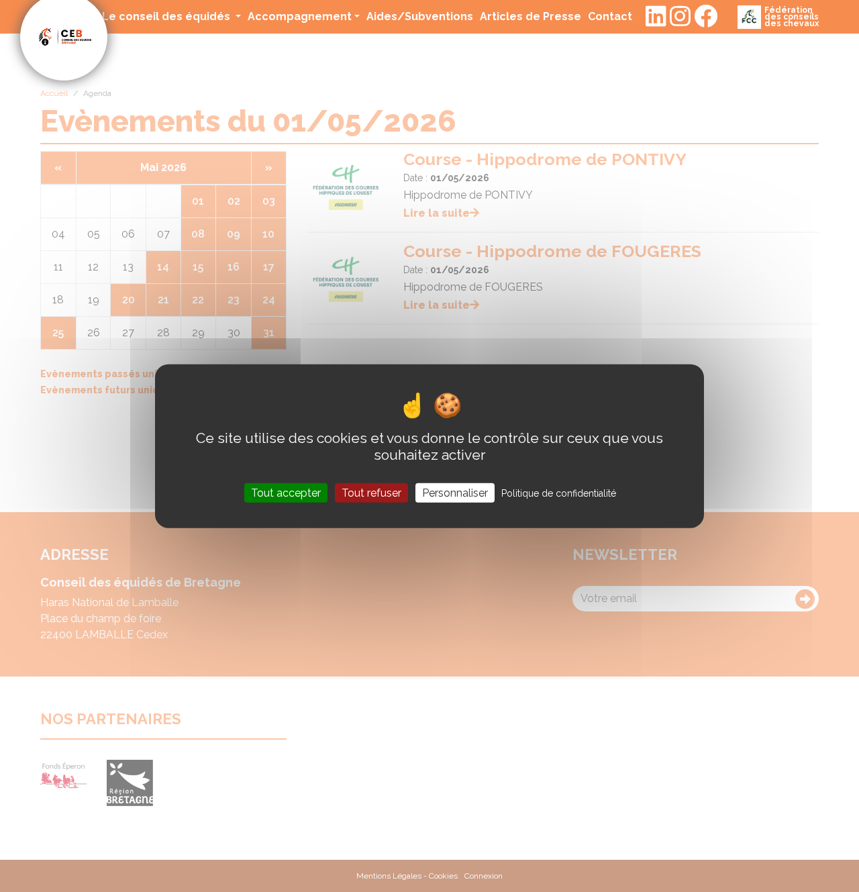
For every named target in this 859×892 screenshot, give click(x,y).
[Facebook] (705, 17)
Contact (610, 16)
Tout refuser (371, 493)
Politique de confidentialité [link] (558, 493)
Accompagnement (300, 16)
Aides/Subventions (419, 16)
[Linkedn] (656, 17)
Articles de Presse (530, 16)
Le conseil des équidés (167, 16)
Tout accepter (286, 493)
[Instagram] (680, 17)
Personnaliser (455, 493)
